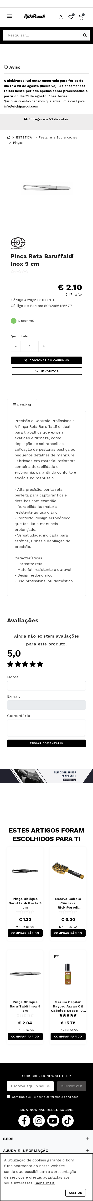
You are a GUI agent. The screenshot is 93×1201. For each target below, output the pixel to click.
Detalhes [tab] (24, 405)
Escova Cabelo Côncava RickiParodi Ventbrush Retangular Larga (68, 903)
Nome (13, 677)
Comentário (18, 715)
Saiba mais (45, 1183)
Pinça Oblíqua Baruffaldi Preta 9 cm (25, 903)
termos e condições (64, 1097)
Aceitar (75, 1193)
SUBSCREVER (71, 1086)
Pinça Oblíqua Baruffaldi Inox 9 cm (25, 1006)
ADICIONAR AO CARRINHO (49, 360)
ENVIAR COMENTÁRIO (46, 743)
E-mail (13, 696)
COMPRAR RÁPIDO (25, 933)
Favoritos (49, 371)
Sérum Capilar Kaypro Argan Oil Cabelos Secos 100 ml (68, 1006)
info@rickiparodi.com (21, 106)
